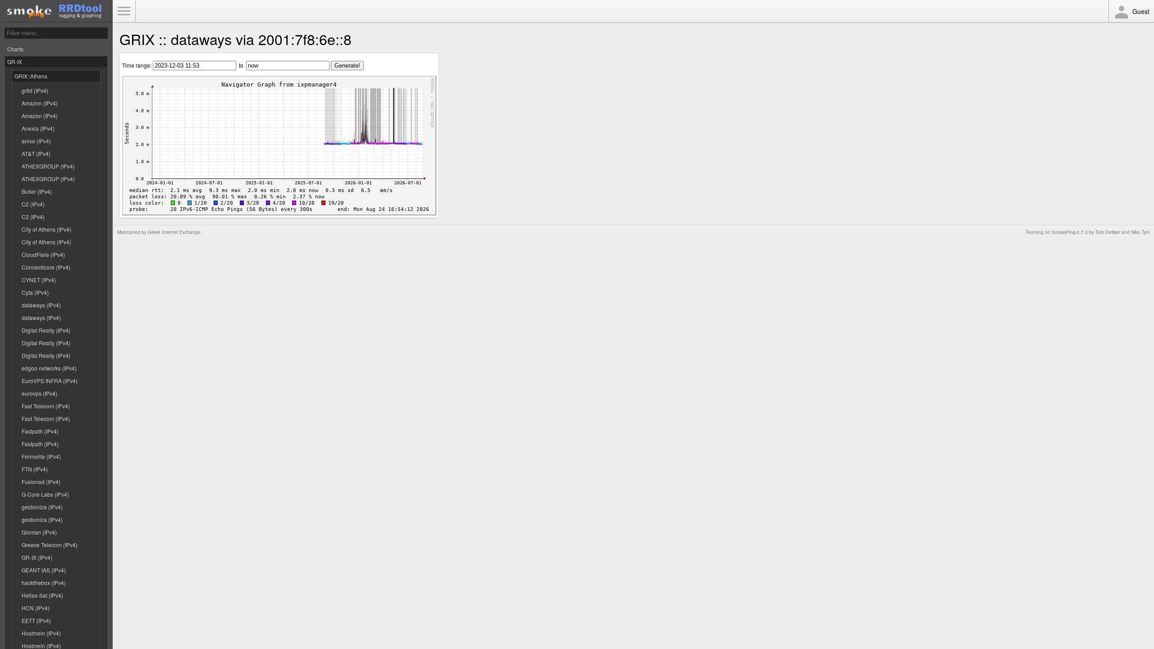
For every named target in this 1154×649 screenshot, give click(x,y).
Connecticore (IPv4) (46, 267)
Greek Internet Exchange (174, 232)
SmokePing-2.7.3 (1070, 232)
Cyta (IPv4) (35, 292)
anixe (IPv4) (36, 141)
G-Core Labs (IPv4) (45, 494)
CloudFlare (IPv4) (43, 254)
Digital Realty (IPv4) (46, 330)
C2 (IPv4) (33, 204)
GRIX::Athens (30, 76)
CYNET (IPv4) (39, 279)
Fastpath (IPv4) (40, 431)
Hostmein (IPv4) (41, 633)
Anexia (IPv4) (38, 128)
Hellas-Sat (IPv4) (42, 595)
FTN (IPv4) (35, 469)
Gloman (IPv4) (39, 532)
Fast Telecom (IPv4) (46, 406)
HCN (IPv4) (36, 608)
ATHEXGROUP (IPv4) (48, 166)
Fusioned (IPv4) (41, 481)
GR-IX (14, 61)
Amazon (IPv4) (40, 103)
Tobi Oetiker (1107, 232)
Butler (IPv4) (37, 191)
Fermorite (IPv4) (41, 456)
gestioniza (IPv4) (42, 507)
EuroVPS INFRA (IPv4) (50, 380)
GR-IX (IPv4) (37, 557)
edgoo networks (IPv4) (49, 368)
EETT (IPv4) (36, 620)
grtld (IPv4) (35, 90)
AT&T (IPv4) (36, 153)
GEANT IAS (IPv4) (44, 570)
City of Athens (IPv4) (46, 229)
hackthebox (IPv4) (44, 582)
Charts (15, 49)
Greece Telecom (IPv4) (50, 544)
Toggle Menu (124, 11)
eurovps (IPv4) (39, 393)
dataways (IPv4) (41, 305)
